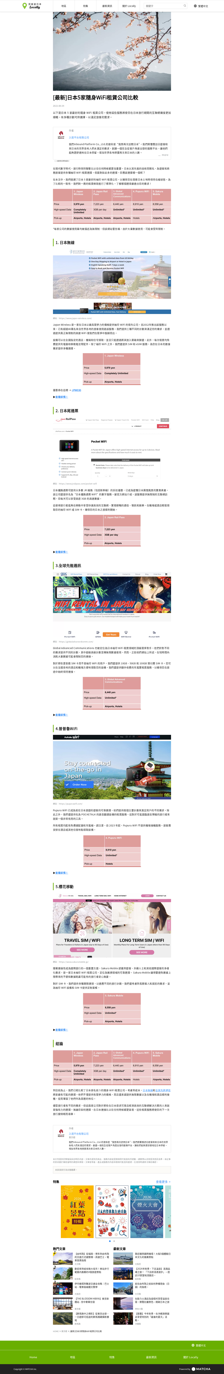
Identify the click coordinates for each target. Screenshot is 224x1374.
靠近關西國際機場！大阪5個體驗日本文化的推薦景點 (153, 1255)
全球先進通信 (163, 1090)
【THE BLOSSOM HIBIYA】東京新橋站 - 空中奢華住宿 (92, 1300)
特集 (112, 1357)
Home (33, 1357)
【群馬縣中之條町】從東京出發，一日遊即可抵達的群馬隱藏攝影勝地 (92, 1317)
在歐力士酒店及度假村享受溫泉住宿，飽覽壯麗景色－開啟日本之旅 (152, 1300)
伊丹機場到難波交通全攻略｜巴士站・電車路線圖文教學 (92, 1285)
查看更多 (162, 1181)
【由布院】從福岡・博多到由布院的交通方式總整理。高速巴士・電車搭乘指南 (92, 1257)
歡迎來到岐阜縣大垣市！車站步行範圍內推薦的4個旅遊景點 (92, 1270)
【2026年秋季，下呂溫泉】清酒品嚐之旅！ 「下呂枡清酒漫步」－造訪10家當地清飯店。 (152, 1272)
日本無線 (148, 1090)
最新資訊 (151, 1357)
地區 (72, 1357)
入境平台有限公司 (79, 137)
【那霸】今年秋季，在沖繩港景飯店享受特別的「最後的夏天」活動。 (152, 1317)
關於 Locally (190, 1357)
